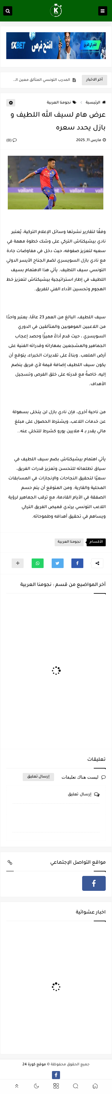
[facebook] (94, 883)
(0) (9, 141)
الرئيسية (93, 103)
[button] (77, 563)
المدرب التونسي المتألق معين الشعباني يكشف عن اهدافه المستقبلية (39, 80)
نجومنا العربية (59, 103)
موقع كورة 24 (34, 1065)
